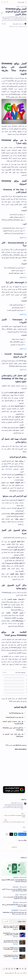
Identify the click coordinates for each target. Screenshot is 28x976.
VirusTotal (8, 469)
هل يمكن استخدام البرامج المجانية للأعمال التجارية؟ (13, 722)
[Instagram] (12, 969)
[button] (26, 2)
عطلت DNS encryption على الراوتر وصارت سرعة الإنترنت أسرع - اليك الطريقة (15, 897)
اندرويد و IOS (15, 902)
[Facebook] (25, 969)
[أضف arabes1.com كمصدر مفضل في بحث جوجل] (14, 789)
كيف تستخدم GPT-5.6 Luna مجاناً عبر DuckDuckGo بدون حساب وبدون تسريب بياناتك (15, 913)
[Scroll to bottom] (2, 969)
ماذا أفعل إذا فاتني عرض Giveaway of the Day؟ (13, 729)
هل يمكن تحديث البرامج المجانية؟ (14, 717)
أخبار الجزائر (16, 877)
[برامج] (24, 827)
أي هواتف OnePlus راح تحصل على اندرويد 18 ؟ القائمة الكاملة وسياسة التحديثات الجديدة (14, 889)
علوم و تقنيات (20, 2)
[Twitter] (23, 969)
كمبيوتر (16, 894)
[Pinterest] (6, 969)
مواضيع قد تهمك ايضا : (20, 672)
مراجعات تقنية (15, 887)
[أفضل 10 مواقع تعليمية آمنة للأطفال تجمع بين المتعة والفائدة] (14, 815)
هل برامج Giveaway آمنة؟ (16, 713)
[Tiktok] (9, 969)
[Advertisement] (14, 44)
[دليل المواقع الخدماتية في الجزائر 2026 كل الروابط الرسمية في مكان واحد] (14, 868)
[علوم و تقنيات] (18, 23)
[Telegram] (20, 969)
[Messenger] (15, 969)
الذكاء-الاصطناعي (15, 910)
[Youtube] (17, 969)
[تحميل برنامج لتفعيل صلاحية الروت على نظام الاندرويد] (14, 820)
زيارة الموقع (23, 237)
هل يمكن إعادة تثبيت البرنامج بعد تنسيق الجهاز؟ (13, 735)
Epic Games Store (11, 623)
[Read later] (5, 24)
